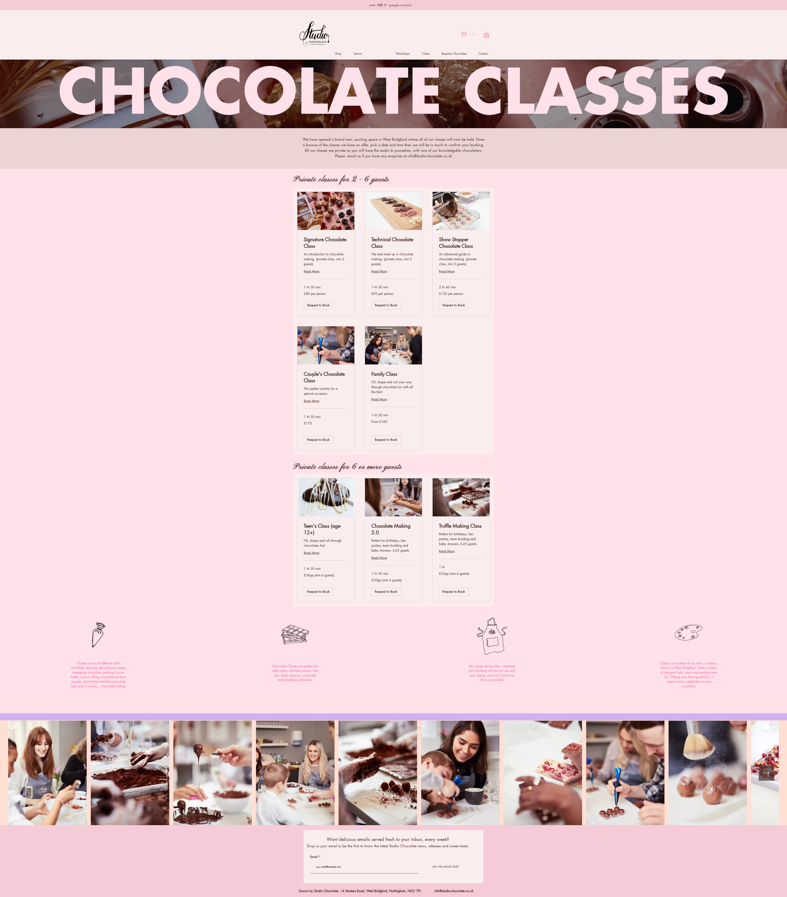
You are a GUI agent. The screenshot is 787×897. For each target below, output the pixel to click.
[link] (326, 242)
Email (314, 856)
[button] (486, 34)
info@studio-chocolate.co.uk (430, 155)
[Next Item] (766, 773)
